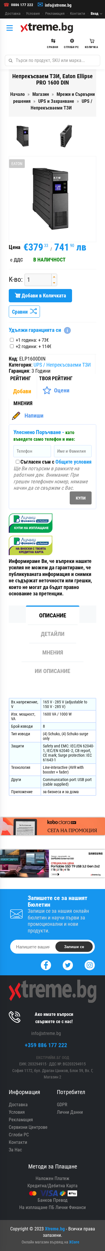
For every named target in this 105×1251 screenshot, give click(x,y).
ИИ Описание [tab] (52, 670)
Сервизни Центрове (28, 1127)
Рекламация (54, 13)
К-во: (16, 279)
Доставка (12, 13)
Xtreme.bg (55, 1229)
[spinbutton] (36, 280)
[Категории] (11, 27)
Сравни (21, 312)
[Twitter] (68, 964)
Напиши (33, 415)
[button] (54, 277)
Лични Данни (70, 1112)
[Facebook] (46, 964)
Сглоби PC (19, 1134)
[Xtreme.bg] (46, 28)
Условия (33, 13)
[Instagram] (90, 964)
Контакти (77, 13)
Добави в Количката (43, 295)
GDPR (62, 1104)
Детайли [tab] (52, 633)
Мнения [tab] (52, 652)
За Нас (15, 1150)
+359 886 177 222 (46, 1045)
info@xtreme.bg (58, 5)
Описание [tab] (52, 615)
